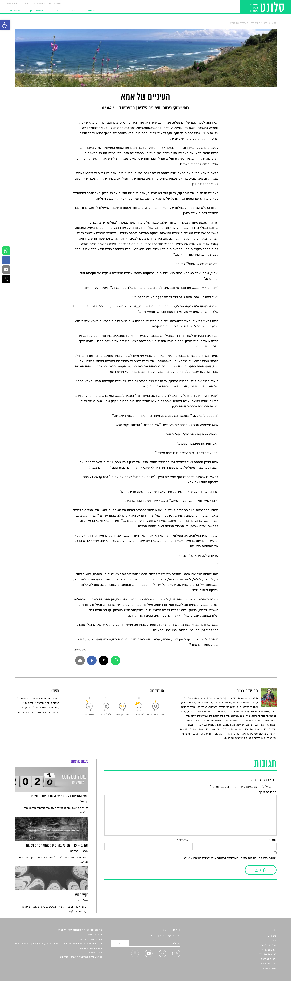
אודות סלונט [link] (55, 3)
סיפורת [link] (73, 10)
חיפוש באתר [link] (12, 3)
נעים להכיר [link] (13, 10)
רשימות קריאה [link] (269, 950)
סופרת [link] (40, 703)
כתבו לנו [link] (26, 3)
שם (272, 840)
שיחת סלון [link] (36, 10)
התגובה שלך (266, 792)
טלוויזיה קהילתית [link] (28, 698)
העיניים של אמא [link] (239, 23)
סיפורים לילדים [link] (258, 23)
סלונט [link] (273, 23)
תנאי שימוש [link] (270, 968)
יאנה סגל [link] (91, 952)
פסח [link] (36, 707)
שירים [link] (273, 940)
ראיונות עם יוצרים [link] (267, 954)
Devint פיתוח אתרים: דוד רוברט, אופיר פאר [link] (81, 957)
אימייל (182, 840)
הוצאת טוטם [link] (39, 3)
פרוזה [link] (91, 10)
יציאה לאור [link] (53, 703)
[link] (5, 25)
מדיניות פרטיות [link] (267, 963)
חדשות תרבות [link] (269, 945)
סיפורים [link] (29, 703)
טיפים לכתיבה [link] (269, 959)
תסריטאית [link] (21, 712)
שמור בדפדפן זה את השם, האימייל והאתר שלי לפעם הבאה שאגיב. (229, 858)
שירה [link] (56, 10)
